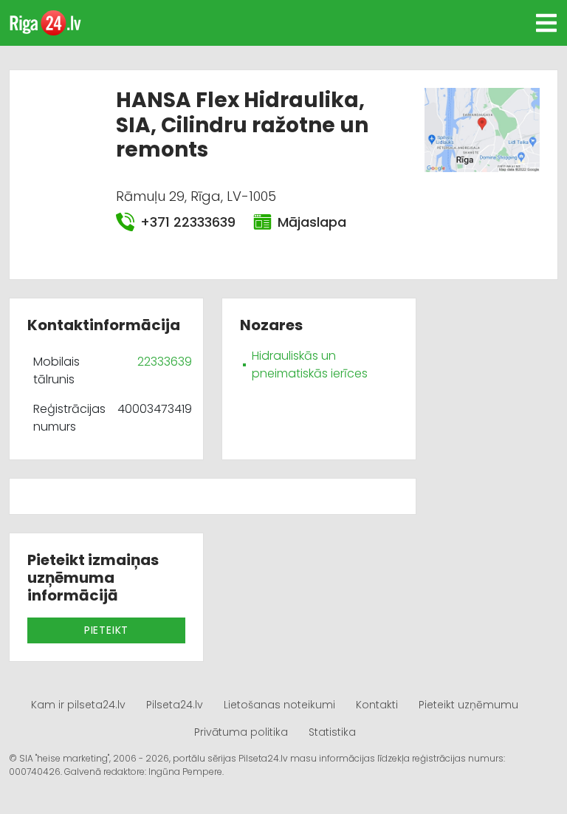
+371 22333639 (188, 222)
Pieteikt (106, 630)
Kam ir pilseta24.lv (78, 704)
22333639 (164, 361)
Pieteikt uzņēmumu (468, 704)
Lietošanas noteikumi (279, 704)
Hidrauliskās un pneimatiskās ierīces (310, 364)
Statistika (332, 732)
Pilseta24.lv (174, 704)
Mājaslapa (312, 222)
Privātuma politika (241, 732)
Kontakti (377, 704)
